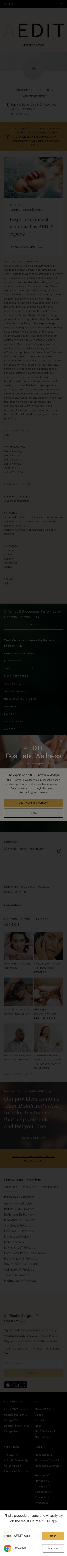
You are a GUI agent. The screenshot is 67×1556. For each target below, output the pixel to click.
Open (53, 1536)
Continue (53, 1548)
